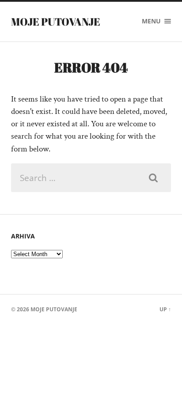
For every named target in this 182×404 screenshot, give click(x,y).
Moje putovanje (55, 22)
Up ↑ (165, 309)
